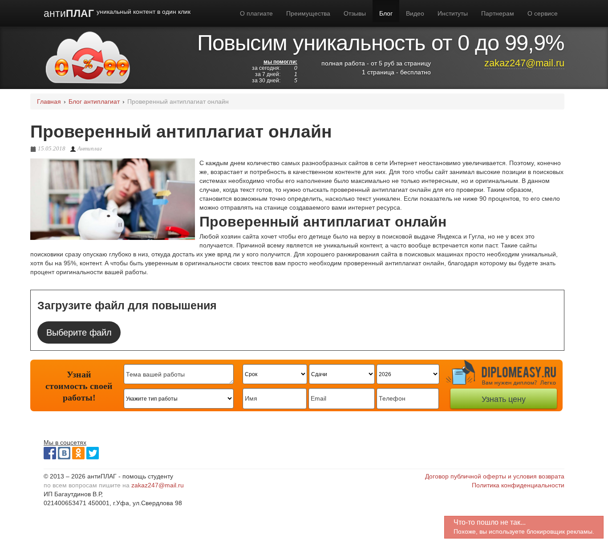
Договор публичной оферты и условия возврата (494, 476)
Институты (453, 13)
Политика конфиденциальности (518, 485)
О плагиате (256, 13)
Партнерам (497, 13)
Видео (415, 13)
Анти (117, 13)
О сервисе (542, 13)
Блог (386, 13)
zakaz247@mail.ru (524, 63)
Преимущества (308, 13)
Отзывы (355, 13)
